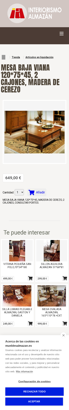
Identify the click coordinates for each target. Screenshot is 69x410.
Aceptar (34, 401)
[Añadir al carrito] (30, 278)
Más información (24, 371)
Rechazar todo (34, 391)
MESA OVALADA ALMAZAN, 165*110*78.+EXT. (51, 312)
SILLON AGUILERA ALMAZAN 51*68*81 (52, 265)
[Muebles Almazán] (34, 22)
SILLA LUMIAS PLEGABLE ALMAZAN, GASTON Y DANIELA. (17, 312)
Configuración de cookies (34, 381)
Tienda (16, 57)
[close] (63, 335)
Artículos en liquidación (39, 57)
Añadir (40, 192)
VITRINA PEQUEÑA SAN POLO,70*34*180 (17, 265)
